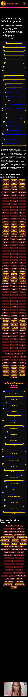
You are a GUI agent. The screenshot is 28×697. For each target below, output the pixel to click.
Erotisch (15, 356)
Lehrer (14, 242)
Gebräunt (6, 339)
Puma (22, 248)
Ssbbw (14, 248)
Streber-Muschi (8, 561)
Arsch (22, 209)
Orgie (22, 265)
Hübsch (5, 348)
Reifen (5, 309)
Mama (22, 262)
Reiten (22, 259)
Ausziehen (22, 321)
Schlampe (14, 315)
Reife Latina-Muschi (18, 561)
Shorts (5, 242)
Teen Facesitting (10, 525)
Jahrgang (22, 212)
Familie (5, 292)
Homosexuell (6, 204)
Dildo (22, 274)
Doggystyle (5, 212)
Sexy (14, 198)
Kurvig (5, 295)
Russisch (22, 268)
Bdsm (14, 321)
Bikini (6, 248)
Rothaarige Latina (8, 572)
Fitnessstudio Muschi (19, 555)
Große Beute (15, 327)
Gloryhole (14, 368)
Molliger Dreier (9, 566)
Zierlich (5, 180)
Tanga (4, 298)
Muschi (14, 268)
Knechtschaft (6, 233)
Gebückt (6, 224)
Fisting (5, 265)
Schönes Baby (19, 569)
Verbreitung (5, 271)
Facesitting (14, 189)
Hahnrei (22, 371)
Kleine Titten (14, 251)
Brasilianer (22, 324)
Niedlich (22, 312)
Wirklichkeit (14, 295)
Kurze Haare (24, 318)
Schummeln (14, 377)
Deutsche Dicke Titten (10, 552)
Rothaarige (14, 186)
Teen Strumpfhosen (19, 534)
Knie (22, 359)
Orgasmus (22, 339)
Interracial (14, 207)
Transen (22, 180)
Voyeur (22, 368)
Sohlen (14, 587)
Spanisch (14, 345)
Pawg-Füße (20, 552)
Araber (13, 350)
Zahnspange (22, 374)
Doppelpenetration (6, 356)
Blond (6, 215)
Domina (22, 204)
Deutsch (6, 303)
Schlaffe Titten (14, 280)
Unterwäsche (13, 298)
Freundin (14, 336)
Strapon (22, 336)
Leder (14, 277)
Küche (5, 362)
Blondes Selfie (15, 540)
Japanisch (22, 201)
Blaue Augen (22, 333)
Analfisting (19, 525)
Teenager (14, 180)
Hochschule (5, 330)
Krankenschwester (5, 318)
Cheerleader (5, 324)
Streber (5, 236)
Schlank (6, 218)
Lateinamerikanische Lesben (7, 537)
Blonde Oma (14, 543)
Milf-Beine (13, 575)
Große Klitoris (22, 350)
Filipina (5, 374)
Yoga (14, 333)
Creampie (22, 230)
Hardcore (6, 195)
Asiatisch (22, 256)
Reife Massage (20, 564)
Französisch (5, 280)
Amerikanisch (5, 283)
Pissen (13, 239)
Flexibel (22, 342)
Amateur (22, 221)
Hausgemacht (6, 251)
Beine (6, 186)
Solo (22, 198)
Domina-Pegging (19, 546)
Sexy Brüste (19, 578)
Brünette (22, 207)
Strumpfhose (6, 189)
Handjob (14, 306)
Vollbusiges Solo (8, 555)
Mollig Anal (23, 540)
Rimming (22, 236)
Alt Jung (14, 201)
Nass (14, 233)
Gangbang (14, 227)
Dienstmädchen (18, 353)
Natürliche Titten (22, 298)
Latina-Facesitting (22, 575)
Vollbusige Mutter (8, 534)
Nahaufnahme (22, 286)
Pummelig (14, 218)
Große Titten (14, 209)
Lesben (5, 254)
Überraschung (14, 324)
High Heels (14, 330)
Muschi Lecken (5, 315)
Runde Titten (4, 575)
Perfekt (22, 195)
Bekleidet (23, 289)
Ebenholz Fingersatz (19, 531)
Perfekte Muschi (19, 581)
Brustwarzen (14, 274)
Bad (6, 368)
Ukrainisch (14, 292)
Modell (5, 230)
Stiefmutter (14, 339)
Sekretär (22, 301)
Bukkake (14, 371)
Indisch (14, 236)
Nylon (22, 242)
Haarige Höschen (5, 540)
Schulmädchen (5, 289)
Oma (6, 259)
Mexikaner (22, 348)
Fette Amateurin (19, 558)
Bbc (14, 286)
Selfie (22, 251)
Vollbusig (14, 254)
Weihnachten (5, 286)
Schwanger (14, 215)
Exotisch (22, 365)
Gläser (5, 198)
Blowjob (6, 221)
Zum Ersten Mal (22, 192)
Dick (6, 201)
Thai (6, 277)
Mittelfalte (14, 348)
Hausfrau (6, 268)
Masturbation (22, 239)
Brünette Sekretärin (8, 531)
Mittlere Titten (6, 333)
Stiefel (5, 312)
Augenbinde (5, 371)
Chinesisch (14, 365)
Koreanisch (23, 356)
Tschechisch (6, 336)
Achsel (14, 212)
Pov (14, 230)
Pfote (5, 192)
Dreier (5, 301)
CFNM (14, 271)
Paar (6, 342)
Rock (6, 274)
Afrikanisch (14, 259)
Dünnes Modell (23, 543)
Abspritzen (5, 262)
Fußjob (22, 345)
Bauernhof (5, 365)
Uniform (14, 303)
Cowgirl (5, 245)
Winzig (15, 318)
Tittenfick (6, 359)
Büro (14, 342)
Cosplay (14, 204)
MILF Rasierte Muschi (22, 537)
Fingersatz (14, 195)
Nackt (14, 312)
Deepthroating (23, 283)
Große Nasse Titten (8, 584)
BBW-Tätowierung (5, 549)
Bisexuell (23, 315)
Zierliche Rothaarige (19, 584)
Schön (22, 218)
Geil (22, 306)
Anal (23, 233)
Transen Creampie (9, 558)
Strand (22, 224)
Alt (22, 303)
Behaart (22, 215)
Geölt (6, 345)
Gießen (22, 245)
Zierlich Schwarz (5, 543)
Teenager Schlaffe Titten (10, 528)
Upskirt (14, 262)
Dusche (5, 227)
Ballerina (14, 374)
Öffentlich (22, 186)
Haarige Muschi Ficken (19, 572)
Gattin (14, 301)
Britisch (14, 283)
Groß (22, 254)
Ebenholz (6, 207)
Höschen (14, 183)
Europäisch (22, 330)
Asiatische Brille (9, 569)
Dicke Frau (5, 256)
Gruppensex (5, 321)
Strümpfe (22, 277)
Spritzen (22, 292)
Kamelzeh (22, 183)
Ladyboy (14, 245)
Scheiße (14, 224)
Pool (9, 353)
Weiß (22, 227)
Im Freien (23, 327)
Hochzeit (22, 362)
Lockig (14, 265)
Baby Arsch (20, 528)
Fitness (22, 280)
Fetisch (22, 295)
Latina (5, 183)
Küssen (13, 192)
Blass (6, 306)
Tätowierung (14, 256)
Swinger (14, 362)
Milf (22, 309)
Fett (22, 189)
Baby (6, 209)
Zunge (14, 309)
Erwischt (5, 350)
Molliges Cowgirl (9, 546)
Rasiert (14, 289)
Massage (6, 239)
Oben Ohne (22, 271)
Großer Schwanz (5, 327)
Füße (14, 221)
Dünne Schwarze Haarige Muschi (19, 549)
